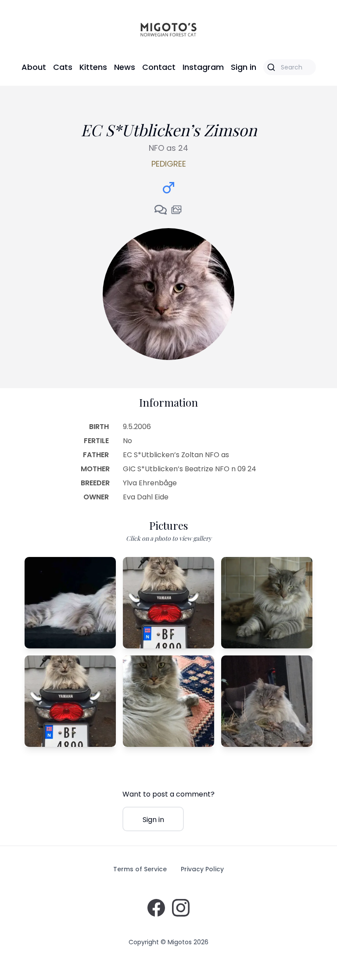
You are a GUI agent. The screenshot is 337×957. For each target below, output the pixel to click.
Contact (159, 67)
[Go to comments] (160, 210)
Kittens (93, 67)
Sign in (243, 67)
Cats (62, 67)
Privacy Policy (202, 869)
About (34, 67)
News (124, 67)
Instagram (203, 67)
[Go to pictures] (176, 210)
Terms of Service (140, 869)
